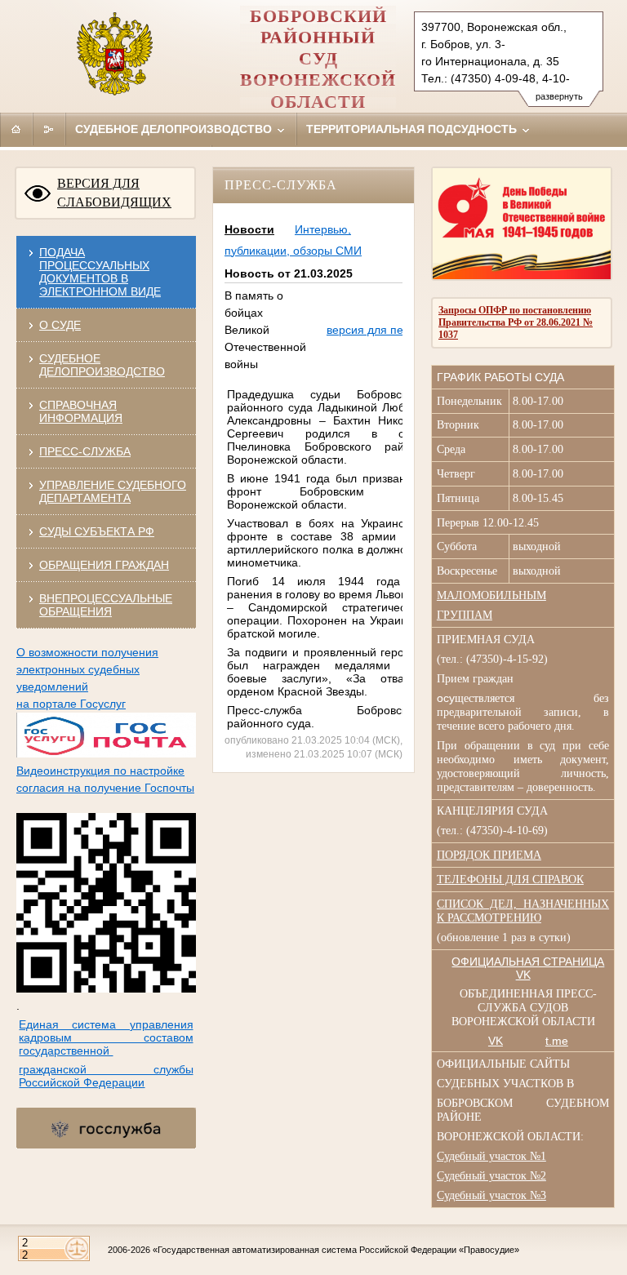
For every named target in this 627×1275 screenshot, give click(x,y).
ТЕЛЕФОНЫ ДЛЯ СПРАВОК (510, 879)
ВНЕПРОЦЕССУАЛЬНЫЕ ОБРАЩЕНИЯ (105, 605)
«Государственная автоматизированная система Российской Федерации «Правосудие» (336, 1250)
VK (495, 1040)
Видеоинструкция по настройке (100, 770)
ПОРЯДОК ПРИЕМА (489, 855)
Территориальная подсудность (413, 128)
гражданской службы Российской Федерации (106, 1076)
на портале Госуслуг (71, 703)
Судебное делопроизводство (175, 128)
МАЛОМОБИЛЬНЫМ (491, 595)
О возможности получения (87, 652)
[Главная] (16, 129)
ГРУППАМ (464, 615)
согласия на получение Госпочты (105, 787)
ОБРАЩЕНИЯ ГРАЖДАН (104, 564)
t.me (556, 1040)
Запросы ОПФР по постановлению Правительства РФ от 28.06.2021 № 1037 (515, 322)
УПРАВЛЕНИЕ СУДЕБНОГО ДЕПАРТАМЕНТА (112, 491)
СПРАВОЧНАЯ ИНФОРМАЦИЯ (80, 411)
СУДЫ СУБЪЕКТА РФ (96, 531)
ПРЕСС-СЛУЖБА (85, 451)
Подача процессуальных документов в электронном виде (100, 272)
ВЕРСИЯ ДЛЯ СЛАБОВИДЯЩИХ (114, 192)
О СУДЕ (60, 324)
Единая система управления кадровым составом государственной (106, 1037)
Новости (249, 229)
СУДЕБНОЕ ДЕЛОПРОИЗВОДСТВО (102, 365)
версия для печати (377, 329)
